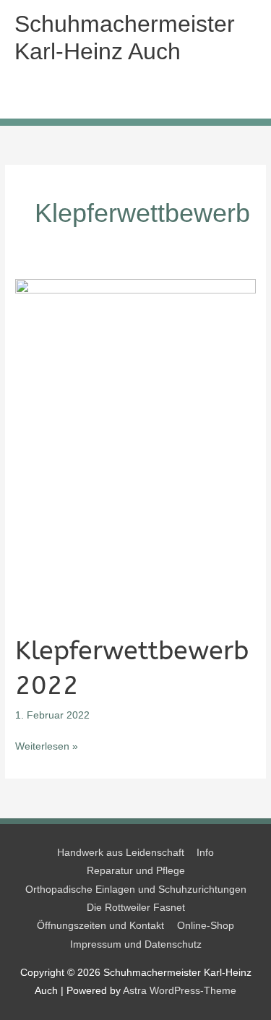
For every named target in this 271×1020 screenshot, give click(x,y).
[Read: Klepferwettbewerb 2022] (135, 448)
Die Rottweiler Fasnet (136, 907)
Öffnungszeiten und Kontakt (100, 925)
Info (205, 852)
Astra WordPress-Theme (179, 990)
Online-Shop (205, 925)
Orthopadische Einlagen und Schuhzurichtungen (135, 889)
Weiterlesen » (46, 747)
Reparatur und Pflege (136, 870)
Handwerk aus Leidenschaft (120, 852)
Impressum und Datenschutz (136, 944)
